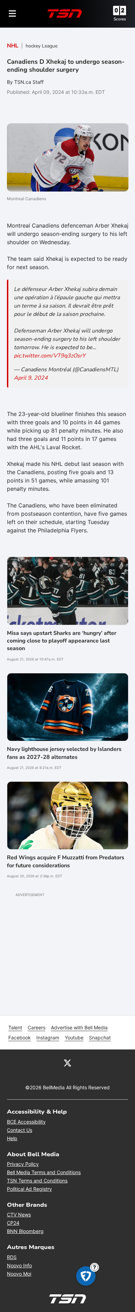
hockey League (41, 46)
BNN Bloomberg (25, 1231)
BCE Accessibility (26, 1122)
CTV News (19, 1214)
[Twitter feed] (67, 1062)
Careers (36, 1027)
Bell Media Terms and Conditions (44, 1172)
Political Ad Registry (29, 1189)
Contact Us (19, 1130)
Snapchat (100, 1037)
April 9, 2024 (31, 378)
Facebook (19, 1037)
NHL (12, 46)
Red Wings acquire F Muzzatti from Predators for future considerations (65, 861)
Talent (15, 1027)
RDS (12, 1257)
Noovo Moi (19, 1274)
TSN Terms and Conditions (37, 1181)
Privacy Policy (23, 1164)
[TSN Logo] (64, 13)
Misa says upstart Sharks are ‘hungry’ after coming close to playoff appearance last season (61, 641)
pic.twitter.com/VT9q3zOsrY (50, 356)
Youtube (74, 1037)
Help (12, 1138)
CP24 (13, 1223)
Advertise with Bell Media (79, 1027)
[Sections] (12, 13)
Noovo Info (19, 1265)
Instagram (47, 1037)
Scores (120, 19)
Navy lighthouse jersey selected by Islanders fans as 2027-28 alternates (64, 753)
